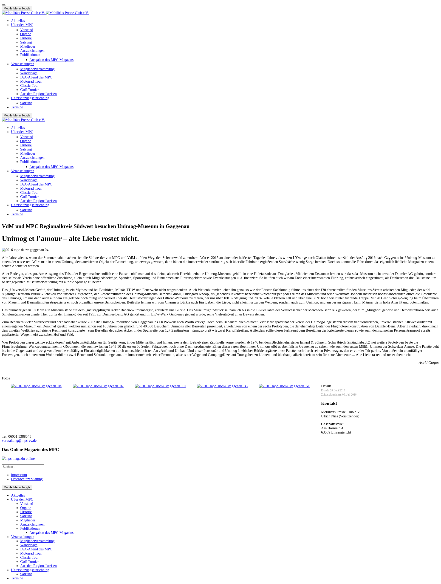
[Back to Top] (4, 5)
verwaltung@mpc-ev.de (19, 440)
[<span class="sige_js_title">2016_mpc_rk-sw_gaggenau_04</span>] (36, 386)
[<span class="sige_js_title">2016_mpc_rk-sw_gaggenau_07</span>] (98, 386)
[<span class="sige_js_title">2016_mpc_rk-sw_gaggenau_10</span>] (160, 386)
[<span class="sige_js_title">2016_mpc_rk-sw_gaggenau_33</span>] (222, 386)
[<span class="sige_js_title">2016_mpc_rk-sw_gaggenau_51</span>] (284, 386)
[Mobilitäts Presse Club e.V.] (45, 13)
